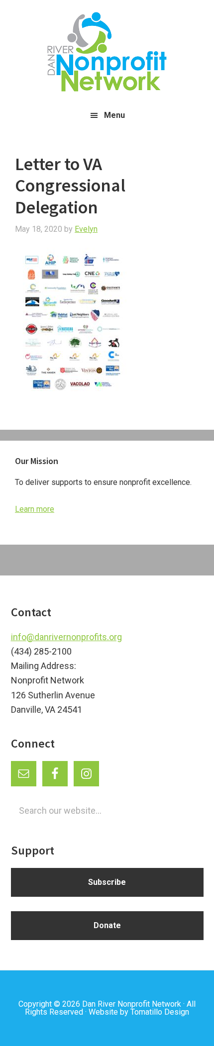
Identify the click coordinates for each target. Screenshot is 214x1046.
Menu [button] (114, 115)
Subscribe (107, 882)
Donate (107, 925)
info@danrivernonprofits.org (66, 637)
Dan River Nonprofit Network (131, 1004)
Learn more (34, 509)
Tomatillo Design (159, 1012)
